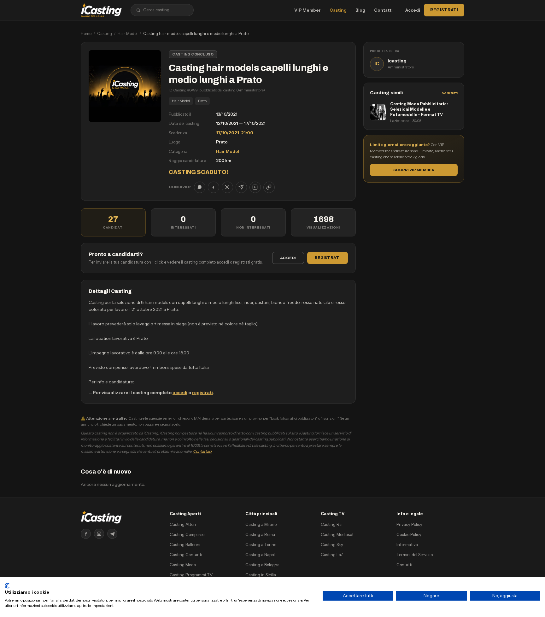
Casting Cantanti (186, 554)
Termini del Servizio (414, 554)
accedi (180, 392)
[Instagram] (99, 534)
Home (86, 33)
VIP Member (307, 10)
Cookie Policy (408, 534)
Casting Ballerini (185, 544)
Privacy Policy (409, 524)
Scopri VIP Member (413, 170)
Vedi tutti (450, 93)
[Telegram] (112, 534)
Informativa (407, 544)
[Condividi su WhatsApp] (199, 187)
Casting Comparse (187, 534)
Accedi (412, 10)
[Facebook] (86, 534)
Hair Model (128, 33)
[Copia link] (269, 187)
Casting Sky (332, 544)
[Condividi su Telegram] (241, 187)
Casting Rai (332, 524)
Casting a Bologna (262, 564)
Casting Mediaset (337, 534)
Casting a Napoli (260, 554)
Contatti (383, 10)
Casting (338, 10)
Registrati (444, 9)
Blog (360, 10)
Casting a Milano (261, 524)
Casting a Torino (260, 544)
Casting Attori (183, 524)
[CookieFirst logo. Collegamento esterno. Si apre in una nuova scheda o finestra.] (7, 586)
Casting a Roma (260, 534)
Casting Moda (183, 564)
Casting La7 (332, 554)
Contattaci (202, 451)
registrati (202, 392)
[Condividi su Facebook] (213, 187)
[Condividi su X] (227, 187)
